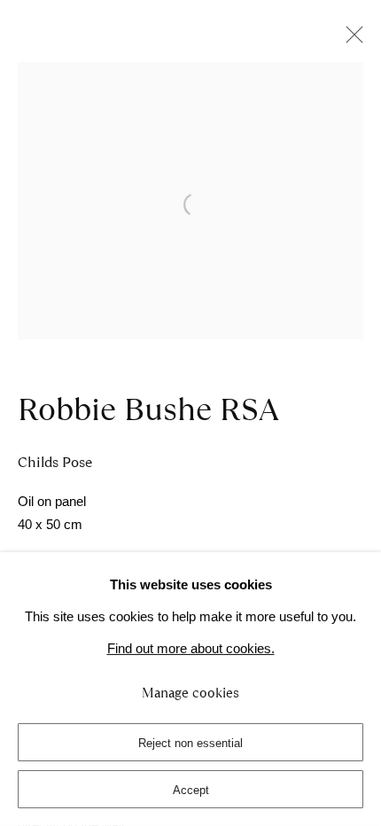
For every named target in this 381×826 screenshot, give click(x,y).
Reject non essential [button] (190, 743)
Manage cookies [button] (190, 693)
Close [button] (350, 40)
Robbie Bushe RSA (148, 409)
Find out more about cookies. (191, 649)
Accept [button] (191, 790)
